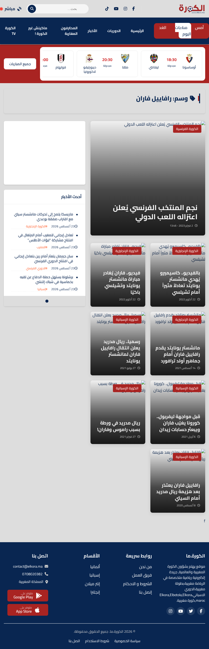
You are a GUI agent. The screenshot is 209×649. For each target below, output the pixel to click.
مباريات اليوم (183, 31)
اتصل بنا (74, 641)
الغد (162, 27)
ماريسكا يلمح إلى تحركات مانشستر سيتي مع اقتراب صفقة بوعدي (43, 217)
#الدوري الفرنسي (36, 268)
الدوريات (114, 30)
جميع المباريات (20, 64)
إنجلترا (95, 592)
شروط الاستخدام (97, 641)
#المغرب (42, 247)
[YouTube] (116, 9)
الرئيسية (137, 30)
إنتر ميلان (92, 583)
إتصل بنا (145, 592)
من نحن (145, 566)
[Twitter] (191, 611)
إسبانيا (94, 575)
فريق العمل (142, 575)
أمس (199, 27)
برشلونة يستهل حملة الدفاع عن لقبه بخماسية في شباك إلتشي (46, 279)
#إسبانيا (42, 289)
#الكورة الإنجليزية (36, 226)
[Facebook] (133, 9)
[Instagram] (125, 9)
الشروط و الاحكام (137, 583)
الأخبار (92, 30)
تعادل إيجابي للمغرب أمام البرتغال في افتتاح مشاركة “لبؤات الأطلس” (45, 237)
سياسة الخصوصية (127, 641)
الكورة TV (10, 31)
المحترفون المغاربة (69, 31)
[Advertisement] (47, 153)
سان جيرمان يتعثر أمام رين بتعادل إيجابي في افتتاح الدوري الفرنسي (44, 258)
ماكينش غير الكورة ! (37, 31)
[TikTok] (107, 9)
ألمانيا (95, 566)
